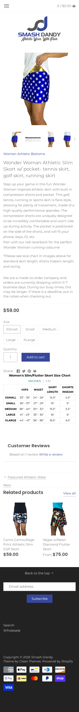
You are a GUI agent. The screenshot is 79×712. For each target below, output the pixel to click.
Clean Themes (30, 661)
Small (30, 329)
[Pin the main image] (29, 370)
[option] (15, 139)
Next (7, 485)
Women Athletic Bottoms (24, 154)
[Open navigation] (6, 6)
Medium (49, 329)
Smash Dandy (42, 657)
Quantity (10, 349)
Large (11, 340)
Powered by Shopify (57, 661)
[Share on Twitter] (23, 370)
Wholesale (11, 630)
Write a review (51, 454)
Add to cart (36, 357)
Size (6, 322)
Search (8, 625)
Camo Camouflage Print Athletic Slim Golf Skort (18, 544)
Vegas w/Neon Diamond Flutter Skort (56, 544)
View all (69, 493)
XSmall (12, 329)
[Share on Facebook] (18, 370)
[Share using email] (34, 370)
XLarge (29, 340)
